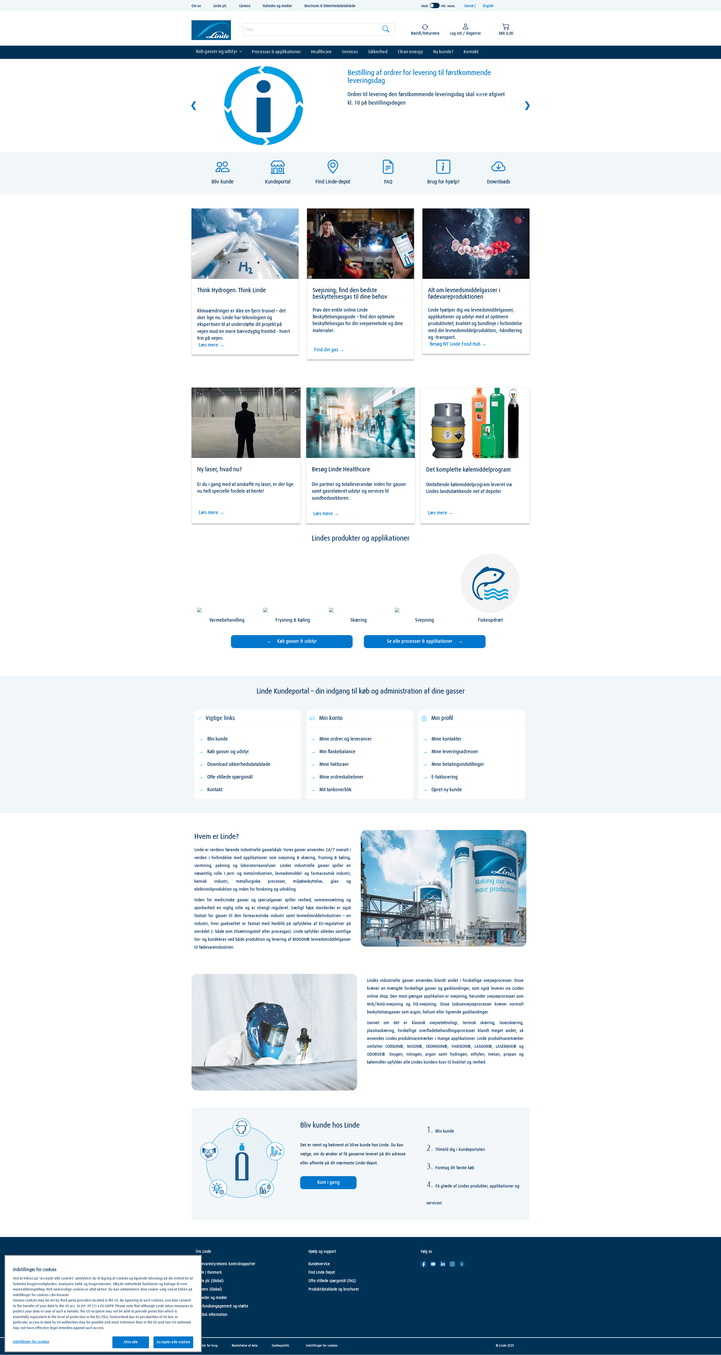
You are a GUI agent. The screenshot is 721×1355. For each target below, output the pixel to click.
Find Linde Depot (321, 1272)
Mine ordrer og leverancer (345, 739)
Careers (244, 6)
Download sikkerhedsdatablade (238, 764)
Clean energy (410, 52)
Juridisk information (211, 1315)
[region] (103, 1303)
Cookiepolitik (280, 1345)
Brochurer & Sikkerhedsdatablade (329, 6)
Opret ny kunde (446, 789)
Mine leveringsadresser (454, 751)
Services (350, 52)
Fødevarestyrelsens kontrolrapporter (225, 1264)
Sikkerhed (378, 52)
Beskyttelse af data (245, 1345)
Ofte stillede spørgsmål (230, 777)
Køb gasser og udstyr (216, 51)
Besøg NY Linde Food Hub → (458, 344)
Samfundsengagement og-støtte (222, 1306)
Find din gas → (329, 350)
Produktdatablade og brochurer (333, 1289)
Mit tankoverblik (335, 789)
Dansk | (470, 6)
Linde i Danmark (209, 1272)
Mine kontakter (446, 739)
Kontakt (471, 52)
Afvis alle (131, 1342)
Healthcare (321, 52)
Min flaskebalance (337, 751)
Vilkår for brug (208, 1345)
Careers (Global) (209, 1289)
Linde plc (220, 6)
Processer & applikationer (276, 52)
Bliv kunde (217, 739)
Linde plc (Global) (210, 1281)
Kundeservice (319, 1264)
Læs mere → (211, 345)
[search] (319, 29)
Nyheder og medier (277, 6)
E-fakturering (444, 777)
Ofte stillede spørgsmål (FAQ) (332, 1281)
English (488, 6)
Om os (196, 6)
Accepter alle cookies (173, 1342)
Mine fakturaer (334, 764)
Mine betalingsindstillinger (457, 764)
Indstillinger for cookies (322, 1345)
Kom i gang (328, 1182)
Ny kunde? (443, 52)
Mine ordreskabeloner (341, 777)
